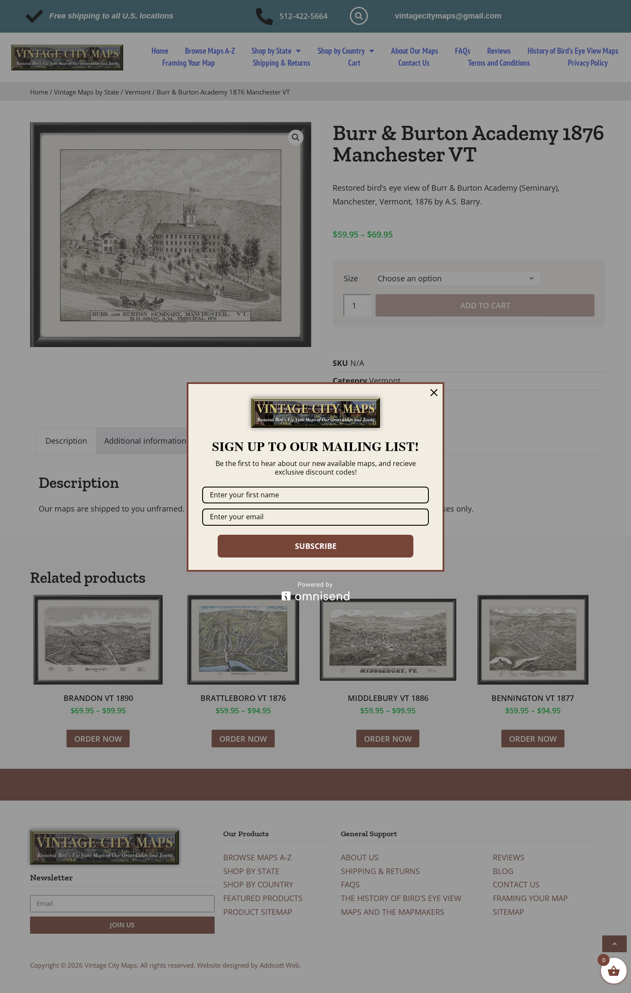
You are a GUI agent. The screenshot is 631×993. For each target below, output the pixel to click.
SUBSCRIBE (316, 546)
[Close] (434, 392)
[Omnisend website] (315, 591)
